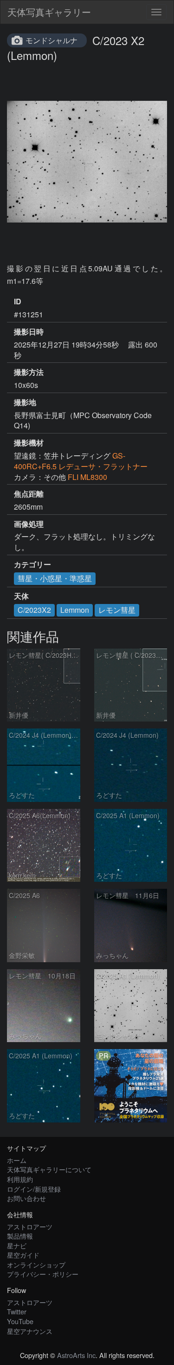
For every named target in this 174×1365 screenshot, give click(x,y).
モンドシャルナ (51, 40)
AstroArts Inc (76, 1355)
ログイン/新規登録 (34, 1189)
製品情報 (20, 1235)
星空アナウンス (29, 1331)
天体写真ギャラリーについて (49, 1169)
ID (17, 301)
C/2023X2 (34, 609)
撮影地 (25, 402)
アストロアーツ (29, 1226)
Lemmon (74, 609)
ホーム (16, 1160)
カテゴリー (32, 564)
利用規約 (20, 1179)
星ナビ (16, 1245)
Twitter (16, 1311)
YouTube (20, 1321)
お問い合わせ (26, 1198)
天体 (21, 596)
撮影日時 (29, 332)
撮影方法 (29, 372)
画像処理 (29, 524)
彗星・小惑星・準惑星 (55, 578)
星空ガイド (23, 1255)
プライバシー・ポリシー (42, 1274)
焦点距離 (29, 494)
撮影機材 (29, 443)
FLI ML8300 (87, 477)
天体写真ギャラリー (49, 12)
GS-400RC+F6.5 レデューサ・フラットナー (81, 461)
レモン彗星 (116, 609)
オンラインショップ (36, 1264)
